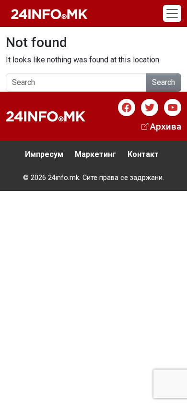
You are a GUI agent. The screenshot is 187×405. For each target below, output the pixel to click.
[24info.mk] (49, 13)
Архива (165, 126)
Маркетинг (95, 154)
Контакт (143, 154)
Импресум (44, 154)
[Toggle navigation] (172, 13)
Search (163, 82)
